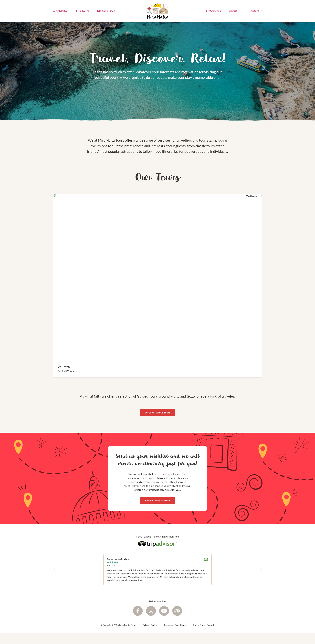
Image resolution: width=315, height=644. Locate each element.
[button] (54, 569)
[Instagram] (151, 611)
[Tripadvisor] (177, 611)
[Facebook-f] (138, 611)
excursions (164, 473)
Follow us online (157, 601)
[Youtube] (164, 611)
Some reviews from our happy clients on (157, 536)
